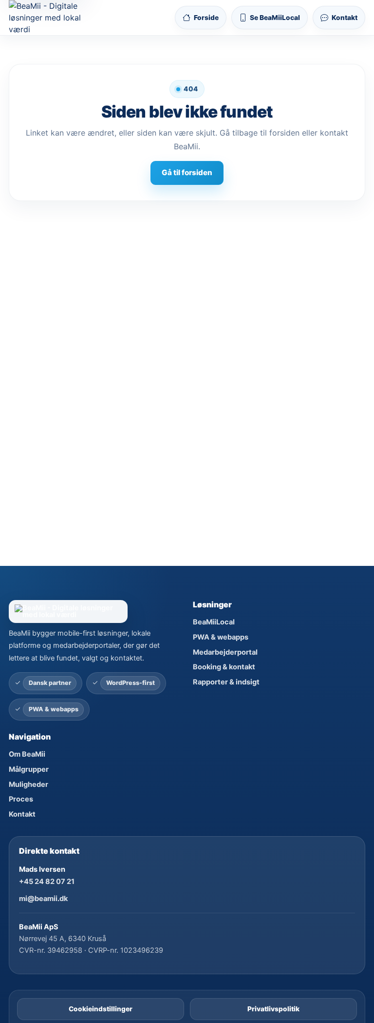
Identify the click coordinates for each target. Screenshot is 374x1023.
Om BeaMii (27, 754)
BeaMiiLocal (214, 622)
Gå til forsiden (187, 172)
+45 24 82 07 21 (47, 881)
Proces (21, 799)
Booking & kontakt (224, 666)
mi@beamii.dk (43, 898)
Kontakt (22, 814)
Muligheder (28, 784)
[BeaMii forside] (95, 611)
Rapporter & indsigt (226, 682)
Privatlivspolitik (273, 1009)
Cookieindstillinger (100, 1009)
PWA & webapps (220, 637)
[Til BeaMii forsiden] (53, 17)
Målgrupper (29, 769)
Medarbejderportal (225, 652)
